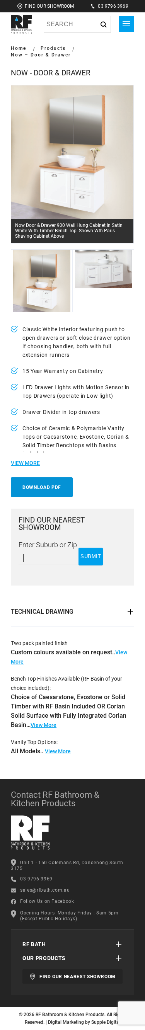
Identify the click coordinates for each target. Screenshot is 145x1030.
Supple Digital (105, 1022)
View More (43, 725)
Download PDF (41, 487)
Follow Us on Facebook (47, 901)
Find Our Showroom (49, 6)
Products (53, 48)
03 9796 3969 (113, 6)
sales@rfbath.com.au (45, 890)
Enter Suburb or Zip (48, 545)
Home (18, 48)
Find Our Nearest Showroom (77, 976)
